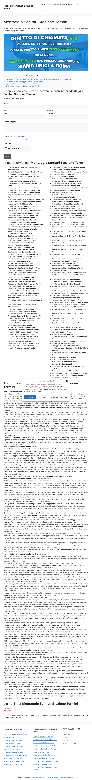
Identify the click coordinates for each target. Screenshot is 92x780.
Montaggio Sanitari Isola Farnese (45, 749)
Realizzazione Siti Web (38, 777)
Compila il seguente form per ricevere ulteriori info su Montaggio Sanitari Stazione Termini (39, 79)
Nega (43, 397)
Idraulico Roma (9, 737)
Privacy (65, 737)
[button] (67, 381)
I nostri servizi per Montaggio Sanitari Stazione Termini (24, 82)
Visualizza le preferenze (59, 397)
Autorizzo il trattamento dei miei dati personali (19, 140)
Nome (5, 110)
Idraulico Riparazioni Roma (13, 746)
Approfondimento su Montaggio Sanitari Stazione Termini (25, 84)
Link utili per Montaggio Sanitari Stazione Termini (22, 86)
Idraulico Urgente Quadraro (43, 737)
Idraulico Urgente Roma (12, 743)
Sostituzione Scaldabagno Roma (15, 755)
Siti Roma (50, 777)
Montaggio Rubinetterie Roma (14, 761)
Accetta (30, 397)
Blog (77, 4)
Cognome (50, 110)
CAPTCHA (7, 143)
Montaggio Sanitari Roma (13, 764)
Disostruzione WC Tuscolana (43, 743)
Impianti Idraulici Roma (12, 749)
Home (43, 4)
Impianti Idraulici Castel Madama (45, 740)
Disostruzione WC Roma (12, 758)
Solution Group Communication (64, 777)
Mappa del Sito (68, 734)
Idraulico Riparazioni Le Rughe (44, 764)
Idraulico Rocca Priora (41, 752)
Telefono (50, 114)
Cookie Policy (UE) (69, 743)
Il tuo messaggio (10, 122)
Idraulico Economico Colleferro (44, 755)
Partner (65, 740)
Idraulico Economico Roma (13, 740)
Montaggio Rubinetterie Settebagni (45, 746)
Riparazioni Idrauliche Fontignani (44, 758)
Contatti (43, 10)
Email (6, 114)
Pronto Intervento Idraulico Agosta (45, 761)
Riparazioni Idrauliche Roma (14, 752)
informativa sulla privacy (17, 136)
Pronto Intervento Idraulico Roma (59, 4)
